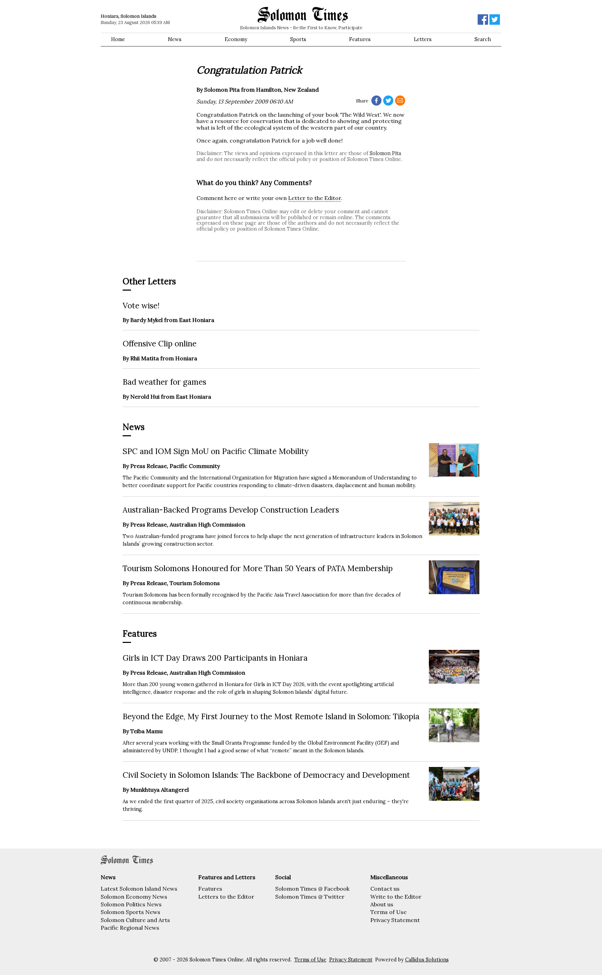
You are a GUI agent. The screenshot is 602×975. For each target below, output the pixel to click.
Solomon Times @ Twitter (310, 896)
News (175, 39)
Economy (236, 39)
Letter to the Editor (314, 197)
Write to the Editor (396, 896)
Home (118, 39)
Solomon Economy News (134, 896)
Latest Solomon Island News (139, 888)
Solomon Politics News (131, 904)
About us (381, 904)
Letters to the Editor (226, 896)
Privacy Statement (395, 919)
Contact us (385, 888)
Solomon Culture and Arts (135, 919)
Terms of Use (388, 911)
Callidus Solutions (427, 960)
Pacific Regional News (130, 927)
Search (482, 39)
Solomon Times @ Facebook (312, 888)
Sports (298, 39)
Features (360, 39)
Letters (423, 39)
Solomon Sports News (130, 911)
